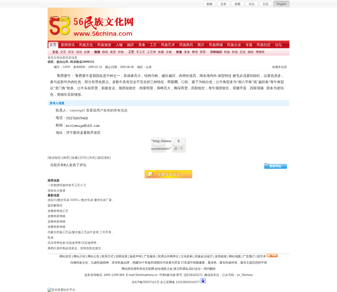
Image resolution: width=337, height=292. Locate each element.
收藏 (161, 52)
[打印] (83, 157)
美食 (187, 52)
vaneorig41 (77, 110)
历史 (243, 52)
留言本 (261, 256)
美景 (113, 52)
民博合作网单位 (168, 256)
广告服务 (150, 256)
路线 (105, 52)
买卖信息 (71, 57)
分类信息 (59, 57)
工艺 (131, 52)
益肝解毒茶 (55, 205)
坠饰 (51, 237)
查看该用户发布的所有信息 (107, 110)
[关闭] (92, 157)
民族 (227, 52)
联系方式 (107, 256)
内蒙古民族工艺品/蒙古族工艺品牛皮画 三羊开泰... (80, 232)
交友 (223, 4)
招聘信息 (122, 256)
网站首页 (65, 256)
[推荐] (66, 157)
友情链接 (221, 256)
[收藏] (75, 157)
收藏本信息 (279, 67)
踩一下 (178, 148)
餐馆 (195, 52)
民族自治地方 (204, 256)
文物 (169, 52)
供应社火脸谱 (56, 190)
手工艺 (140, 52)
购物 (209, 4)
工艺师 (151, 52)
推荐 (203, 52)
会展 (87, 52)
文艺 (63, 52)
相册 (238, 4)
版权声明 (136, 256)
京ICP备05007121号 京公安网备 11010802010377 (166, 282)
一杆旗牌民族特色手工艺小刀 (67, 185)
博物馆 (260, 52)
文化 (55, 52)
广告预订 (249, 256)
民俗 (235, 52)
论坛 (252, 4)
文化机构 (187, 256)
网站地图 (235, 256)
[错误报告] (54, 157)
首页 (51, 57)
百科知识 (216, 52)
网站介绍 (79, 256)
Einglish (281, 4)
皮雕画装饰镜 (56, 216)
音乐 (71, 52)
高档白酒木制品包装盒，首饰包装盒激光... (75, 248)
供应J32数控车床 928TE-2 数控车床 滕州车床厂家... (81, 200)
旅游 (97, 52)
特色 (121, 52)
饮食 (179, 52)
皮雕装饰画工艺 (58, 211)
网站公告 (93, 256)
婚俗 (251, 52)
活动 (79, 52)
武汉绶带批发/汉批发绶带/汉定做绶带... (73, 243)
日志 (266, 4)
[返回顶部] (104, 157)
